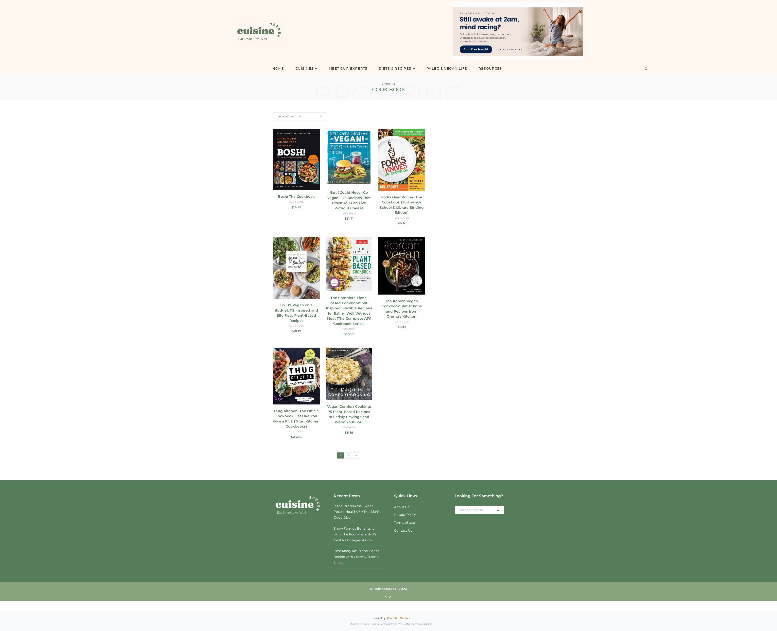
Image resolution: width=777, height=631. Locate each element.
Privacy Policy (405, 515)
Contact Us (403, 530)
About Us (401, 507)
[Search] (646, 68)
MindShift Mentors (398, 618)
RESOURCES (490, 68)
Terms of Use (404, 523)
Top (390, 596)
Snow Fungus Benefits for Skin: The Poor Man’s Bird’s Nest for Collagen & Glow (355, 534)
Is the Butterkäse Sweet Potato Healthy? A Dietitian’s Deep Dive (357, 512)
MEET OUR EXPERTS (348, 68)
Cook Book (296, 202)
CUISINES (304, 68)
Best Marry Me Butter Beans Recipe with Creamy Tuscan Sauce (356, 557)
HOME (278, 68)
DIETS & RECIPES (395, 68)
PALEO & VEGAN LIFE (447, 68)
